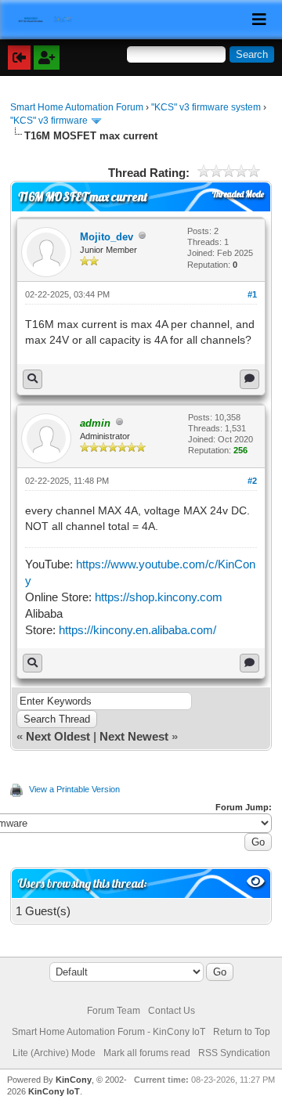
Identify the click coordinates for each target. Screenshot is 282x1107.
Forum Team (113, 1010)
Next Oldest (58, 736)
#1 (252, 294)
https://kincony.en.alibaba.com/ (137, 629)
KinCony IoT (54, 1091)
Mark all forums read (146, 1053)
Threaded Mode (238, 194)
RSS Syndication (234, 1053)
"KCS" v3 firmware (49, 120)
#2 (252, 480)
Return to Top (241, 1031)
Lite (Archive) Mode (54, 1053)
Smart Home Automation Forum (76, 107)
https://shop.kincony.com (158, 597)
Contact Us (171, 1010)
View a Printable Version (74, 789)
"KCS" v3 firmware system (206, 107)
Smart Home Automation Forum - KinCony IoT (108, 1031)
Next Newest (133, 736)
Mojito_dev (106, 237)
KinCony (74, 1079)
